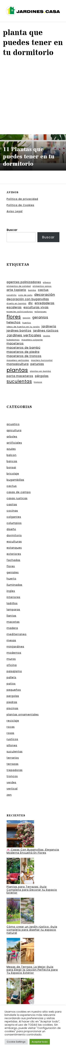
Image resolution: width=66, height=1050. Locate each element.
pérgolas (42, 376)
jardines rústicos (45, 330)
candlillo (11, 295)
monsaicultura (18, 364)
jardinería (49, 326)
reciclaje (13, 720)
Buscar (12, 230)
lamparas (13, 609)
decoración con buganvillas (28, 299)
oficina (12, 665)
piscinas (12, 708)
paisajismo (14, 671)
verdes (11, 782)
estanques (41, 311)
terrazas (13, 764)
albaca (47, 282)
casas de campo (19, 492)
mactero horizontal (42, 360)
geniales (13, 572)
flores (14, 317)
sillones (12, 745)
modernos (14, 653)
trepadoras (15, 770)
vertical (12, 788)
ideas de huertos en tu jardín (23, 326)
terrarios (13, 758)
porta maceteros (20, 376)
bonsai (11, 467)
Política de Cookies (20, 205)
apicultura (14, 430)
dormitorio (14, 535)
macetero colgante (32, 339)
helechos (14, 322)
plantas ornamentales (23, 714)
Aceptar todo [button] (40, 1041)
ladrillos (12, 603)
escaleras (14, 307)
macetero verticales (18, 360)
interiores (13, 597)
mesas (11, 640)
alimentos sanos (42, 286)
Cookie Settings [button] (16, 1041)
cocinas (12, 510)
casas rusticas (17, 498)
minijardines (15, 646)
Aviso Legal (15, 211)
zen (9, 795)
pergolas (13, 696)
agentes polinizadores (24, 282)
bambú (32, 290)
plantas (17, 370)
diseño (11, 529)
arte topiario (16, 290)
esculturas (14, 541)
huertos (26, 322)
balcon (11, 455)
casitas (12, 504)
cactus (43, 290)
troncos (38, 382)
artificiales (14, 443)
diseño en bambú (16, 303)
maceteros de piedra (23, 352)
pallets (11, 677)
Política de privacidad (22, 199)
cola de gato (25, 295)
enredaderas (44, 303)
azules (11, 449)
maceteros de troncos (24, 356)
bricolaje (13, 473)
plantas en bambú (40, 371)
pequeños (14, 690)
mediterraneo (17, 634)
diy (30, 303)
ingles (11, 591)
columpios (14, 523)
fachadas (13, 560)
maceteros (15, 343)
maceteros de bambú (23, 348)
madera (12, 628)
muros (11, 659)
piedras (12, 702)
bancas (12, 461)
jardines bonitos (19, 330)
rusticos (12, 739)
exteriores (14, 554)
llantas (11, 615)
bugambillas (15, 480)
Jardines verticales (24, 335)
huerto (11, 578)
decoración (44, 294)
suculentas (19, 381)
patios (11, 683)
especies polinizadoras (20, 311)
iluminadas (14, 585)
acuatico (13, 424)
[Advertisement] (33, 95)
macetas (13, 622)
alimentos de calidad (19, 286)
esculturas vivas (36, 307)
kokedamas (13, 339)
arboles (12, 436)
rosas (10, 733)
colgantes (14, 517)
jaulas (46, 335)
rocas (11, 727)
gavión (26, 317)
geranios (40, 317)
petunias (37, 364)
